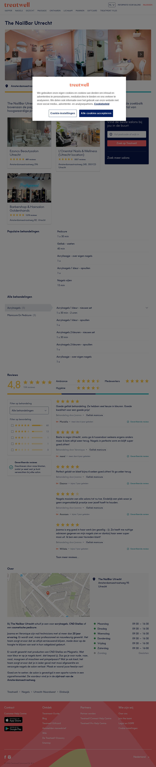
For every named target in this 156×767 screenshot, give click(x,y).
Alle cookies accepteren (96, 113)
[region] (79, 99)
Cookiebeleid (101, 104)
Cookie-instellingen (62, 113)
